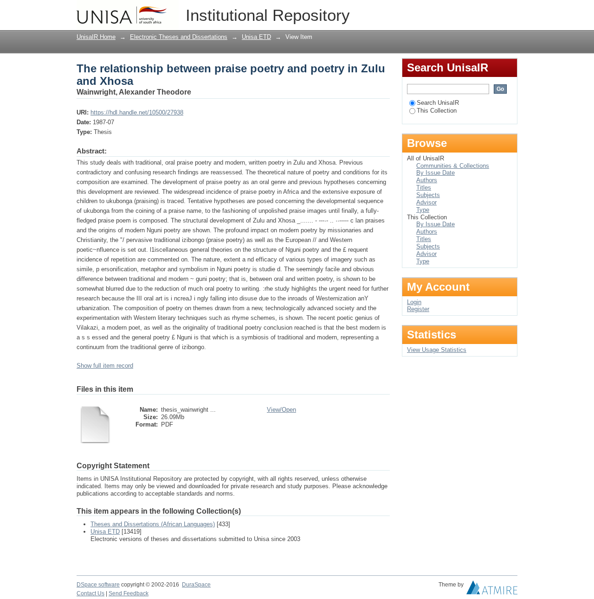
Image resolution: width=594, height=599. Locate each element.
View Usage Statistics (436, 349)
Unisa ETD (256, 36)
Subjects (428, 194)
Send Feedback (128, 593)
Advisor (426, 202)
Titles (423, 187)
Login (510, 11)
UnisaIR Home (96, 36)
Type (422, 209)
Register (418, 309)
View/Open (281, 409)
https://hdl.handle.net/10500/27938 (136, 112)
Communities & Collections (452, 165)
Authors (426, 180)
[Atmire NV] (491, 589)
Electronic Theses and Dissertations (178, 36)
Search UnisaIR (438, 102)
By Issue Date (435, 172)
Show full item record (105, 365)
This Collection (437, 110)
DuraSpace (196, 584)
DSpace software (98, 584)
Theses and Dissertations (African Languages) (152, 524)
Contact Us (90, 593)
